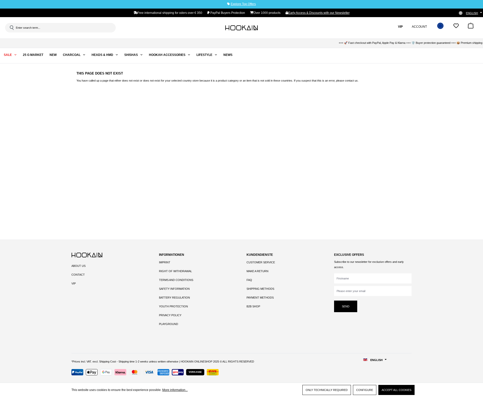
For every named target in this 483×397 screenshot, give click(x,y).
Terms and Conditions (176, 279)
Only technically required (327, 389)
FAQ (249, 279)
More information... (175, 390)
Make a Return (257, 271)
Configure (364, 389)
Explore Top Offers (243, 4)
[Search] (11, 27)
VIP (73, 283)
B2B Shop (253, 306)
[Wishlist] (456, 27)
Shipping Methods (260, 288)
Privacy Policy (170, 315)
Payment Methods (260, 297)
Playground (168, 324)
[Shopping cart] (470, 27)
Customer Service (261, 262)
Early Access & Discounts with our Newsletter (319, 13)
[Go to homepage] (241, 27)
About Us (78, 265)
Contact (78, 274)
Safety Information (174, 288)
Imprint (164, 262)
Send (345, 306)
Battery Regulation (174, 297)
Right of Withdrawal (175, 271)
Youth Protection (173, 306)
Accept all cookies (396, 389)
